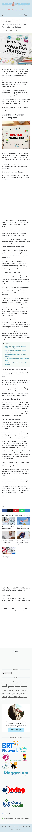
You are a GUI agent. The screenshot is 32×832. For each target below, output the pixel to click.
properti (10, 696)
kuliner (4, 690)
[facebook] (9, 9)
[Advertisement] (16, 199)
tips (25, 696)
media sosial (17, 690)
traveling (4, 699)
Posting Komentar (20, 30)
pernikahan (22, 693)
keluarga (17, 687)
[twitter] (12, 9)
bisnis (8, 685)
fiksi (23, 685)
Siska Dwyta (18, 829)
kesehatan (23, 687)
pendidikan (15, 693)
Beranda (4, 826)
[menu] (3, 15)
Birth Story (8, 682)
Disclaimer (22, 826)
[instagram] (16, 9)
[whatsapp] (23, 9)
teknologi (21, 696)
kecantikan (10, 687)
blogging (14, 685)
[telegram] (27, 510)
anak (24, 682)
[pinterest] (19, 9)
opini (3, 693)
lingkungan (10, 690)
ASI (3, 682)
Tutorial (20, 682)
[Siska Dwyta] (16, 4)
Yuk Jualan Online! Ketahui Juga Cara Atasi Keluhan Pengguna (23, 542)
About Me (16, 826)
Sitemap (28, 826)
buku (19, 685)
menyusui (24, 690)
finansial (4, 687)
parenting (9, 693)
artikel (3, 685)
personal (4, 696)
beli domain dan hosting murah (22, 451)
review (15, 696)
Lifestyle (14, 682)
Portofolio (10, 826)
